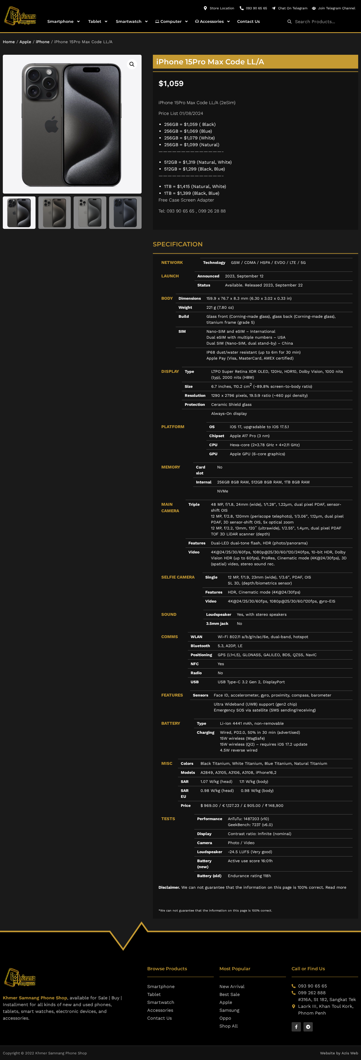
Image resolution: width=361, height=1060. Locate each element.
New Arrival (232, 986)
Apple (25, 41)
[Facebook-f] (296, 1026)
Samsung (229, 1010)
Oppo (225, 1018)
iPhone (43, 41)
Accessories (211, 21)
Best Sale (229, 994)
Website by (331, 1053)
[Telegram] (308, 1026)
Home (9, 41)
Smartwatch (128, 21)
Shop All (228, 1026)
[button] (132, 64)
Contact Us (248, 21)
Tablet (94, 21)
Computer (170, 21)
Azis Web (350, 1053)
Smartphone (60, 21)
